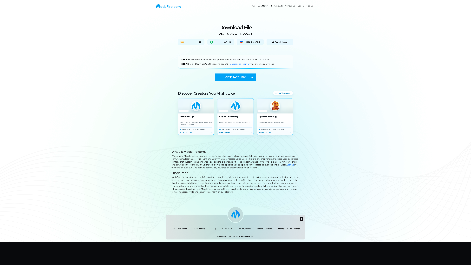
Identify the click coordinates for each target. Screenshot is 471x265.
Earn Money (199, 229)
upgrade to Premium (240, 64)
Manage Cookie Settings (289, 229)
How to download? (179, 229)
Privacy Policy (244, 229)
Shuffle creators (284, 93)
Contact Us (227, 229)
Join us (290, 165)
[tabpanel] (235, 62)
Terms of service (264, 229)
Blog (214, 229)
